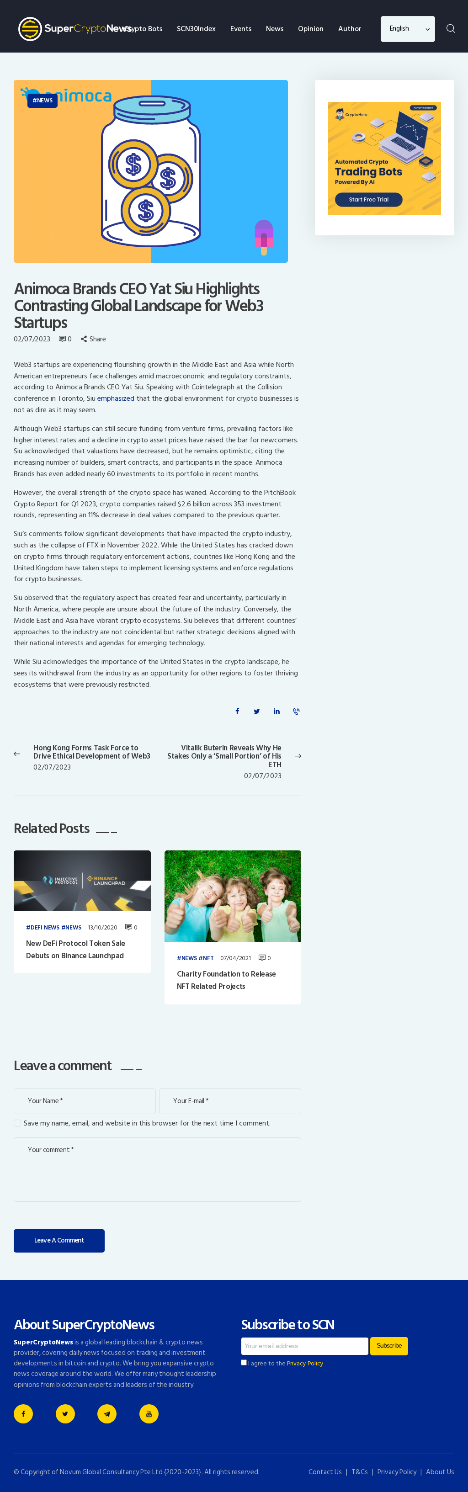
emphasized (115, 398)
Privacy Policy (305, 1364)
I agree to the (285, 1364)
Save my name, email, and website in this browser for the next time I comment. (147, 1123)
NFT (208, 958)
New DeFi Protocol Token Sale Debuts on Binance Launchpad (75, 950)
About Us (440, 1472)
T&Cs (359, 1472)
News (45, 101)
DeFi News (45, 928)
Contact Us (325, 1472)
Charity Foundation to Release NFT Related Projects (226, 980)
